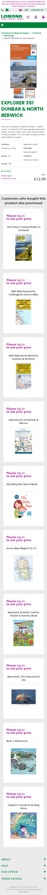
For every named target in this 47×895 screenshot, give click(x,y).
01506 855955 (2, 10)
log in (9, 176)
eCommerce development (15, 889)
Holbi (30, 889)
